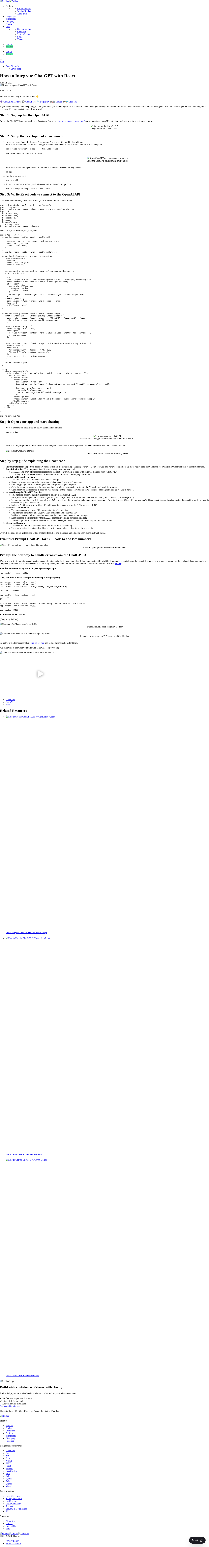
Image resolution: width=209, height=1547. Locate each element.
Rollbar (118, 563)
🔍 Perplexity (43, 102)
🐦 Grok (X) (71, 102)
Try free (9, 46)
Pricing (9, 24)
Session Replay (24, 11)
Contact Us (11, 1526)
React (8, 1466)
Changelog (10, 1438)
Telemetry (10, 1506)
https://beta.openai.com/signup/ (71, 121)
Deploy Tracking (13, 1503)
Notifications (11, 1501)
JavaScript (16, 69)
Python (9, 1478)
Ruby (8, 1481)
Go (7, 1453)
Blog (19, 36)
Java (8, 1458)
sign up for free (37, 643)
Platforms (10, 1433)
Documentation (24, 29)
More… (9, 1486)
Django (9, 1484)
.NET (8, 1463)
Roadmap (21, 31)
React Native (11, 1471)
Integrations (11, 19)
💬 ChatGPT (28, 102)
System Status (23, 34)
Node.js (9, 1468)
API (7, 1511)
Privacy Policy (12, 1541)
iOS (7, 1455)
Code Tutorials (12, 66)
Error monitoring (24, 8)
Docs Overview (13, 1496)
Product (9, 1425)
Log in (9, 51)
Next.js (9, 1461)
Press (8, 1528)
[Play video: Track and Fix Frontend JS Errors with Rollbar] (40, 673)
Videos (20, 39)
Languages (10, 16)
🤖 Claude (57, 102)
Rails (8, 1476)
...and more (22, 13)
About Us (10, 1521)
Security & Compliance (16, 1509)
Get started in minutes (9, 1406)
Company (10, 21)
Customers (10, 1430)
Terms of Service (13, 1543)
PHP (8, 1473)
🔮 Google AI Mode (9, 102)
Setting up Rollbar (14, 1498)
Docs (8, 26)
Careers (9, 1523)
